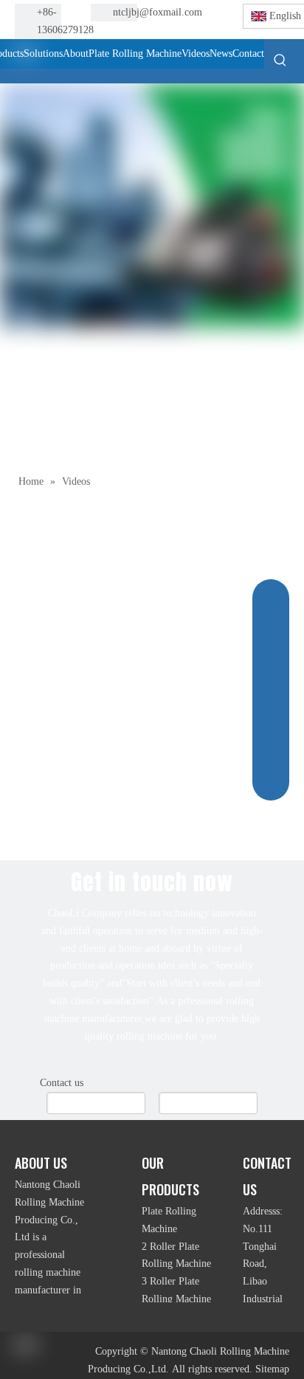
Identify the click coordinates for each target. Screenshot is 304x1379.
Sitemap (272, 1369)
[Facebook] (200, 13)
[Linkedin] (200, 31)
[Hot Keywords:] (280, 59)
